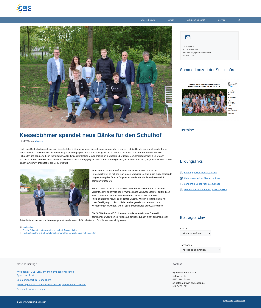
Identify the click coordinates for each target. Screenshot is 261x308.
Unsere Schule (148, 20)
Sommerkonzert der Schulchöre (34, 280)
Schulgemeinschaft (196, 20)
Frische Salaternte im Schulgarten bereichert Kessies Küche (50, 230)
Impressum (228, 300)
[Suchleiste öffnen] (239, 20)
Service (221, 20)
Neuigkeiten (28, 227)
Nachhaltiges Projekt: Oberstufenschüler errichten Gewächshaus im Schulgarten (59, 233)
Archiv (183, 228)
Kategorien (186, 245)
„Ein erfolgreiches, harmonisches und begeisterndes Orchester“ (51, 284)
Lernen (170, 20)
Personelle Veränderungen (31, 289)
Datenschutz (239, 300)
